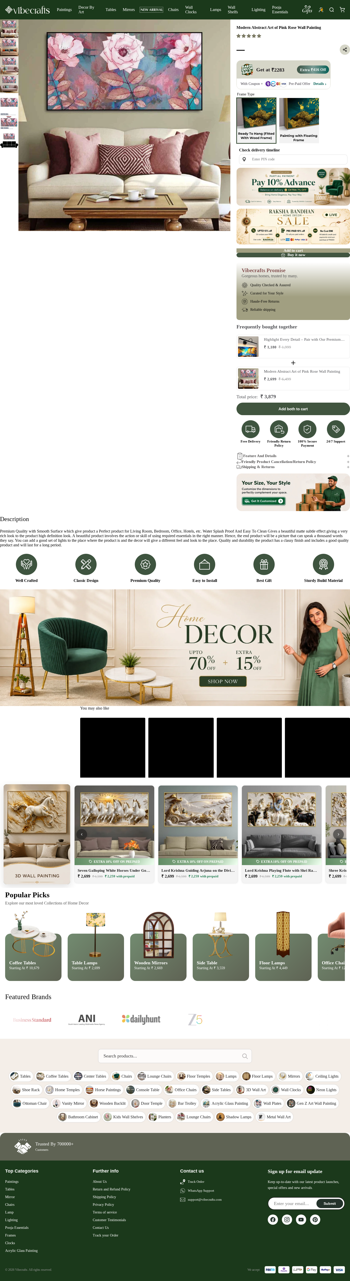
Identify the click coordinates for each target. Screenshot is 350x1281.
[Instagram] (287, 1219)
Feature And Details (259, 456)
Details (318, 84)
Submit (330, 1203)
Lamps (215, 9)
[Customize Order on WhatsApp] (293, 492)
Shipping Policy (104, 1197)
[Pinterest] (315, 1219)
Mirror (10, 1197)
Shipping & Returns (258, 467)
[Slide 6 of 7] (9, 121)
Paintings (64, 9)
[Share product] (345, 50)
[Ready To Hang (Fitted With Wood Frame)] (256, 120)
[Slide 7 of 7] (9, 139)
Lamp (9, 1212)
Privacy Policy (103, 1205)
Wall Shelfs (233, 9)
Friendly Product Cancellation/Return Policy (279, 462)
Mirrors (129, 9)
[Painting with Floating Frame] (299, 120)
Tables (111, 9)
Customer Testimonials (109, 1220)
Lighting (258, 9)
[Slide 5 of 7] (9, 102)
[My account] (321, 10)
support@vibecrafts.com (205, 1199)
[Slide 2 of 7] (9, 47)
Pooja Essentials (280, 9)
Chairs (173, 9)
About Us (100, 1182)
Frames (10, 1235)
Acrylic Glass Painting (21, 1251)
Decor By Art (86, 9)
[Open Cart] (342, 10)
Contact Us (101, 1228)
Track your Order (105, 1235)
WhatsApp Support (201, 1190)
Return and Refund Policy (111, 1189)
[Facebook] (273, 1219)
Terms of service (105, 1212)
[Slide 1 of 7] (9, 28)
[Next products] (338, 834)
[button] (249, 36)
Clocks (10, 1243)
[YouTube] (301, 1219)
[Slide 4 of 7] (9, 84)
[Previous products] (81, 834)
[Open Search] (331, 10)
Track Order (196, 1182)
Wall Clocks (191, 9)
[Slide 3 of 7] (9, 65)
